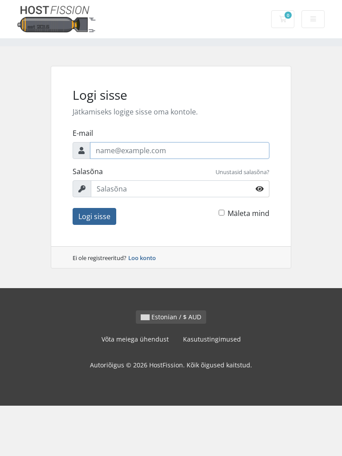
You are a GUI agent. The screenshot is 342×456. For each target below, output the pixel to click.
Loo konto (142, 258)
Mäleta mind (248, 213)
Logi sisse (94, 216)
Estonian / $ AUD (175, 317)
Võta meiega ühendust (135, 339)
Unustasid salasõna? (242, 172)
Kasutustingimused (212, 339)
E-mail (83, 133)
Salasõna (88, 171)
